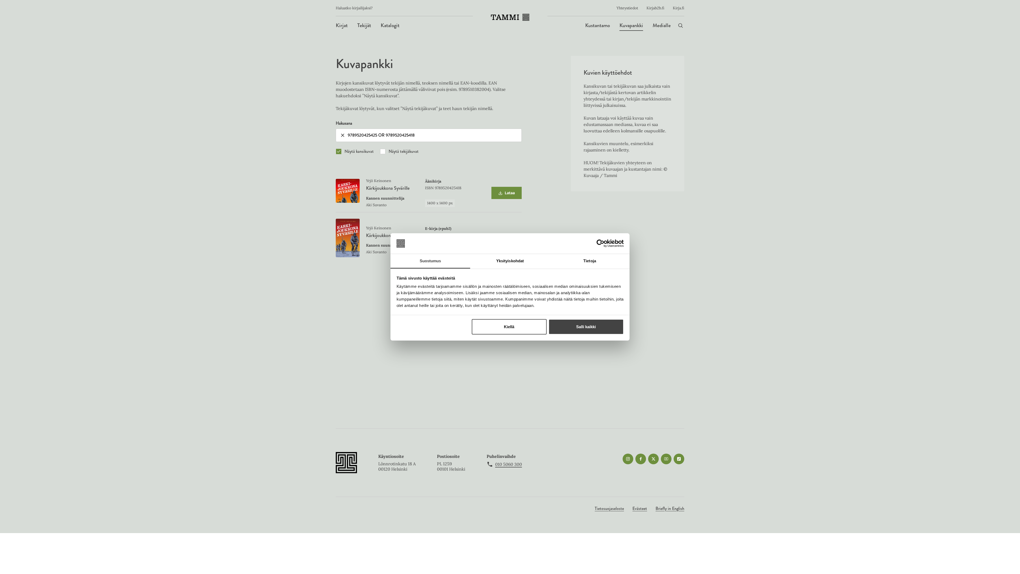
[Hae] (680, 25)
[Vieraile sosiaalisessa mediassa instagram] (628, 459)
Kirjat (342, 25)
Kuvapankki (631, 25)
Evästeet (639, 508)
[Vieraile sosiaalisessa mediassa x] (653, 459)
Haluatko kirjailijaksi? (354, 8)
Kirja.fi (678, 8)
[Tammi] (510, 17)
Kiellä (509, 326)
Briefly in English (670, 508)
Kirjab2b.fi (655, 8)
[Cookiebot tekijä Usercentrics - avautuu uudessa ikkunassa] (600, 243)
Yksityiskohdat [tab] (510, 261)
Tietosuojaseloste (609, 508)
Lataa (506, 194)
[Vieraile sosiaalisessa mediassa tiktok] (679, 459)
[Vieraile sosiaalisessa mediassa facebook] (640, 459)
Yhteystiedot (627, 8)
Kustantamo (597, 25)
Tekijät (364, 25)
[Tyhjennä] (342, 135)
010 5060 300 (508, 464)
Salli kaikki (586, 326)
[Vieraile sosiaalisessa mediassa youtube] (666, 459)
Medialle (662, 25)
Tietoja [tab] (589, 261)
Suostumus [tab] (430, 261)
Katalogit (390, 25)
